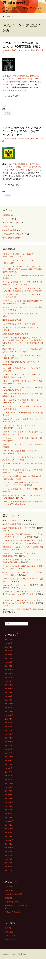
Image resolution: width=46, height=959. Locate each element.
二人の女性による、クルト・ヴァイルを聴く (19, 324)
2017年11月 (9, 802)
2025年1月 (9, 662)
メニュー (6, 16)
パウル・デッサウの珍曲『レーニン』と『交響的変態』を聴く (21, 44)
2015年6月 (9, 863)
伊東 (23, 556)
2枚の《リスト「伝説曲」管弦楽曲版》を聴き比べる (22, 609)
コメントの (11, 935)
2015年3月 (9, 867)
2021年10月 (9, 715)
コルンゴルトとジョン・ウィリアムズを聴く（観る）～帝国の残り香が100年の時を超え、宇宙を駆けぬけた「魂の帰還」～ (22, 269)
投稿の (9, 932)
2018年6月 (9, 791)
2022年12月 (9, 704)
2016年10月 (9, 829)
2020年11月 (9, 738)
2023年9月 (9, 692)
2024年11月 (9, 670)
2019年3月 (9, 776)
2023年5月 (9, 700)
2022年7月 (9, 707)
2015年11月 (9, 844)
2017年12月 (9, 798)
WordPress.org (10, 939)
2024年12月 (9, 666)
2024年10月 (9, 673)
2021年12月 (9, 711)
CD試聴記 (6, 215)
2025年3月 (9, 658)
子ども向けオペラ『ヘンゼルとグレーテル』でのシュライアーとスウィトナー (22, 131)
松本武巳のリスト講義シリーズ (14, 234)
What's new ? (25, 50)
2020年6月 (9, 745)
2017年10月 (9, 806)
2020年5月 (9, 749)
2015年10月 (9, 848)
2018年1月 (9, 795)
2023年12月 (9, 681)
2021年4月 (9, 730)
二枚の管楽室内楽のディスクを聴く (16, 334)
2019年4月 (9, 772)
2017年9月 (9, 810)
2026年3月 (9, 643)
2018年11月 (9, 787)
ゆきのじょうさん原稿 (11, 222)
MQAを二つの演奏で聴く (11, 320)
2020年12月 (9, 734)
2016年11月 (9, 825)
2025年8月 (9, 651)
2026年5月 (9, 639)
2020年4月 (9, 753)
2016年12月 (9, 821)
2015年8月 (9, 855)
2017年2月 (9, 814)
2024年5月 (9, 677)
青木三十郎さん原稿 (10, 238)
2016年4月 (9, 832)
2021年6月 (9, 726)
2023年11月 (9, 685)
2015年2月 (9, 870)
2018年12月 (9, 783)
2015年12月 (9, 840)
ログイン (8, 928)
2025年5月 (9, 654)
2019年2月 (9, 779)
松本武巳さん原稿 (9, 230)
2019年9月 (9, 764)
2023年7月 (9, 696)
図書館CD (6, 226)
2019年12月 (9, 757)
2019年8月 (9, 768)
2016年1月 (9, 836)
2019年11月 (9, 761)
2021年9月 (9, 719)
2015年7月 (9, 859)
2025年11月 (9, 647)
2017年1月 (9, 817)
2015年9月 (9, 851)
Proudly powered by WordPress (14, 954)
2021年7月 (9, 723)
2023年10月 (9, 689)
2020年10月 (9, 742)
